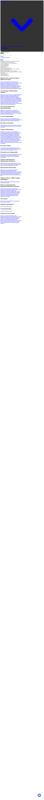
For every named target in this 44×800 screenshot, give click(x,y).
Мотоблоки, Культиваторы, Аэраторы (11, 134)
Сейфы (11, 181)
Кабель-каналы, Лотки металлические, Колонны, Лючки (10, 192)
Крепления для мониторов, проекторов (14, 100)
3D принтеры (10, 88)
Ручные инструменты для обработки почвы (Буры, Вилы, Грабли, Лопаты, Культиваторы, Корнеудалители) (11, 137)
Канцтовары (7, 182)
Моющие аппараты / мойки (8, 133)
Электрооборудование (4, 148)
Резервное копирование (15, 173)
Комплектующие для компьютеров (10, 86)
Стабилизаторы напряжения (10, 217)
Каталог (1, 60)
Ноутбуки (2, 94)
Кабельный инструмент (4, 190)
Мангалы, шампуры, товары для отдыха (10, 140)
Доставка (5, 0)
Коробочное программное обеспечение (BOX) (8, 169)
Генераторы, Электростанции (5, 215)
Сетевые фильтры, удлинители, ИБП (11, 83)
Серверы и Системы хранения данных (12, 87)
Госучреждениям (8, 46)
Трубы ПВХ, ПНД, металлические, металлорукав (8, 191)
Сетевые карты (16, 120)
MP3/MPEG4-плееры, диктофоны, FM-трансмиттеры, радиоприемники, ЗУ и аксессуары (11, 99)
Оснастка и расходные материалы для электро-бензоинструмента (9, 142)
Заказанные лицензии (13, 174)
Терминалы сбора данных (15, 163)
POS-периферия (11, 164)
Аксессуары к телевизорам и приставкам (11, 102)
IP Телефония (12, 118)
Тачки (8, 141)
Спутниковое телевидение (15, 97)
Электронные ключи (17, 171)
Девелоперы (12, 125)
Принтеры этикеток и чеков (5, 163)
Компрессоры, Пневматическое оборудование (8, 216)
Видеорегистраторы (14, 110)
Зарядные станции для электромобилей (9, 218)
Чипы (1, 125)
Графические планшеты (17, 88)
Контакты (22, 46)
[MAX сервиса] (1, 51)
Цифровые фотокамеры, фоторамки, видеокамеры (9, 97)
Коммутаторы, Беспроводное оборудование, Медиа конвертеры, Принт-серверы (11, 120)
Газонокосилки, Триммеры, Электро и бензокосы (9, 131)
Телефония (2, 83)
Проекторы (10, 94)
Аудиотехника (13, 104)
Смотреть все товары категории (6, 206)
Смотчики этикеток (17, 164)
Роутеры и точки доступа (5, 118)
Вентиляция (11, 155)
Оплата (1, 0)
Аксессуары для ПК (4, 88)
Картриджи (5, 125)
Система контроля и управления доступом (10, 113)
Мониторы (6, 94)
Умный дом (2, 98)
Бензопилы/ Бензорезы (4, 132)
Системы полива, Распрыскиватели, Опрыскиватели (9, 139)
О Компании (13, 46)
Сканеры (20, 82)
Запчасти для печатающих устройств (7, 81)
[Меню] (0, 57)
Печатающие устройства (13, 82)
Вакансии (18, 46)
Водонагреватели (3, 156)
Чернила (16, 125)
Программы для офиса (4, 174)
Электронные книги (13, 101)
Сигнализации (14, 112)
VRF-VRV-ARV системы (11, 154)
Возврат (8, 0)
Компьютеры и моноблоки (5, 84)
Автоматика (9, 221)
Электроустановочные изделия (11, 149)
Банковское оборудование (13, 165)
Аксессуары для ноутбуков (5, 104)
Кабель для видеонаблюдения (5, 112)
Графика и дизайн (7, 173)
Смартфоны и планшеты (17, 94)
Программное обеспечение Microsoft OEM (8, 170)
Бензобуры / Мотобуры (9, 135)
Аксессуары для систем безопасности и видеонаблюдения (10, 114)
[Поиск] (0, 58)
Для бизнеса (2, 46)
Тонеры (8, 125)
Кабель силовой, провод (16, 189)
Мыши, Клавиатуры (14, 84)
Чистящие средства (7, 126)
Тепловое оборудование (4, 155)
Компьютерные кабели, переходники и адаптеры (9, 196)
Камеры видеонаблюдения (5, 110)
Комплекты (16, 155)
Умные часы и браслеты (4, 101)
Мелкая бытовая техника (14, 147)
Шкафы (14, 181)
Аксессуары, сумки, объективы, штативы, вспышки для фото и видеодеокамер (11, 103)
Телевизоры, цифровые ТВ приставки (7, 95)
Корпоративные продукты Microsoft (7, 171)
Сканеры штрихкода (4, 164)
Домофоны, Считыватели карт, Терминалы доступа (9, 111)
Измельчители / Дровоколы (13, 136)
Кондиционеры (3, 154)
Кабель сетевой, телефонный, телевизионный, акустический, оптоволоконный (8, 189)
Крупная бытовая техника (5, 147)
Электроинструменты (15, 218)
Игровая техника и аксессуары (10, 98)
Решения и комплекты (4, 165)
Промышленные (19, 154)
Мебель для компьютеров (5, 181)
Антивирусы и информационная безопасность (9, 172)
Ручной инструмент (11, 220)
